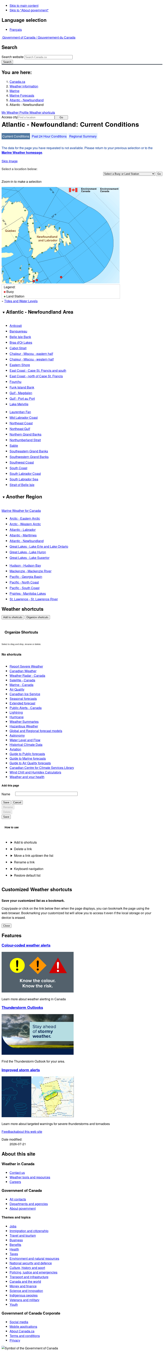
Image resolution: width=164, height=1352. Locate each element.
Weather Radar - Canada (27, 675)
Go (61, 117)
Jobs (13, 1226)
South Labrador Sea (24, 479)
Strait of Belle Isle (22, 484)
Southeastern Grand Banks (29, 451)
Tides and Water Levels (21, 301)
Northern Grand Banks (25, 434)
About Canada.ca (22, 1331)
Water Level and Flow (25, 740)
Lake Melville (19, 404)
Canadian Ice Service (25, 694)
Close (6, 925)
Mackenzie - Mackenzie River (30, 571)
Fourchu (15, 381)
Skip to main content (24, 5)
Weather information (24, 86)
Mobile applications (23, 1326)
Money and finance (23, 1286)
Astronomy (17, 735)
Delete (7, 812)
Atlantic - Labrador (23, 529)
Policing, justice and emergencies (33, 1272)
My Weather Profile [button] (15, 112)
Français (16, 29)
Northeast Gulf (20, 428)
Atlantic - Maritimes (23, 535)
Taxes (14, 1254)
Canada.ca (17, 81)
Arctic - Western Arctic (25, 524)
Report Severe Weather (26, 666)
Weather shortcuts (42, 112)
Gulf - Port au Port (22, 398)
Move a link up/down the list (33, 855)
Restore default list (27, 875)
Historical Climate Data (26, 744)
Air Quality (17, 689)
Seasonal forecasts (23, 698)
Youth (14, 1304)
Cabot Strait (18, 348)
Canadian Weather (23, 671)
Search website (13, 56)
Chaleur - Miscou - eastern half (31, 353)
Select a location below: (19, 169)
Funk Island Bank (22, 387)
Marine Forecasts (22, 95)
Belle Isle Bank (20, 336)
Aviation (15, 749)
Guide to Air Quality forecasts (30, 763)
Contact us (17, 1172)
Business (16, 1240)
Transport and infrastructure (29, 1277)
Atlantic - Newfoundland (27, 100)
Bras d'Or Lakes (21, 342)
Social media (19, 1322)
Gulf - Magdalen (21, 393)
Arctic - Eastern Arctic (25, 518)
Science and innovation (26, 1290)
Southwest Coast (22, 462)
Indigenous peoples (24, 1295)
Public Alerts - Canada (26, 707)
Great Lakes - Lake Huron (28, 552)
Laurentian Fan (20, 412)
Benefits (15, 1244)
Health (14, 1249)
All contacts (18, 1199)
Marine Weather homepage (22, 152)
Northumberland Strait (25, 440)
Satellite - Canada (22, 680)
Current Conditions (15, 136)
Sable (14, 445)
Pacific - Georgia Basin (26, 576)
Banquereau (18, 331)
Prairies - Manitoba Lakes (28, 593)
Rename (8, 807)
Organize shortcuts (37, 617)
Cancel (17, 802)
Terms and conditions (25, 1335)
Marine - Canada (21, 684)
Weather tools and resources (30, 1177)
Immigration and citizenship (29, 1230)
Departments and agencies (29, 1203)
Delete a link (23, 849)
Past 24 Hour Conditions (49, 136)
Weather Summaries (24, 721)
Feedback (22, 1131)
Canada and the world (25, 1281)
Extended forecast (22, 703)
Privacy (15, 1340)
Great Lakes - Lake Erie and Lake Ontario (39, 546)
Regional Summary (83, 136)
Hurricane (17, 717)
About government (23, 1208)
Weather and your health (27, 776)
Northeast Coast (21, 423)
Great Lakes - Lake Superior (29, 557)
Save (6, 802)
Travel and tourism (23, 1235)
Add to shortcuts (12, 617)
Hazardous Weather (24, 726)
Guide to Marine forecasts (28, 758)
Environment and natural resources (34, 1258)
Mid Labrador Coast (24, 417)
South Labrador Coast (25, 473)
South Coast (18, 468)
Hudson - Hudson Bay (25, 565)
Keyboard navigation (28, 868)
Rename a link (24, 862)
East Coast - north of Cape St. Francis (36, 376)
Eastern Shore (20, 365)
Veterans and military (24, 1300)
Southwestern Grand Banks (29, 456)
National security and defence (31, 1263)
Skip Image (10, 161)
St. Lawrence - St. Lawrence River (34, 599)
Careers (15, 1181)
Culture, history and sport (27, 1267)
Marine (14, 90)
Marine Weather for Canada (21, 510)
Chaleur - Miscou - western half (32, 359)
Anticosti (16, 325)
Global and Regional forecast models (36, 730)
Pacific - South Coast (24, 588)
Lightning (16, 712)
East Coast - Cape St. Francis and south (38, 370)
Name (6, 794)
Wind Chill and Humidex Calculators (35, 772)
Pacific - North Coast (24, 582)
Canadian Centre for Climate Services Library (42, 767)
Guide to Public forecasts (27, 753)
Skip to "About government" (29, 10)
